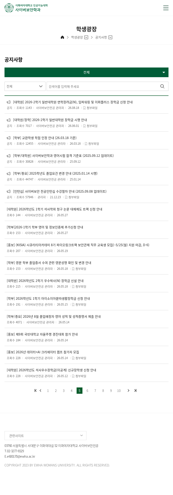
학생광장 (77, 37)
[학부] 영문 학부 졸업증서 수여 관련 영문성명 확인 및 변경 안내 (49, 263)
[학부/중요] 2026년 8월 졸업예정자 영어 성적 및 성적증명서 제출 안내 (54, 316)
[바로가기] (81, 7)
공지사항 (101, 37)
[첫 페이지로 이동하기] (36, 390)
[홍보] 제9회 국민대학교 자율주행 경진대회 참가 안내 (42, 334)
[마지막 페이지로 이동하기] (135, 390)
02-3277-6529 (15, 451)
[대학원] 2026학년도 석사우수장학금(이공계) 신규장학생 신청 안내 (51, 370)
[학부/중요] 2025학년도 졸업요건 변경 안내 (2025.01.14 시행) (52, 173)
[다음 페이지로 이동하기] (128, 390)
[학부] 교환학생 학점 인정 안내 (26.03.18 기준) (42, 138)
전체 (9, 86)
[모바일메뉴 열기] (165, 8)
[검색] (162, 86)
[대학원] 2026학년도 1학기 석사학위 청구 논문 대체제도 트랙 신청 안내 (54, 209)
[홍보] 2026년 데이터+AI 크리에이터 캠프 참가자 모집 (43, 352)
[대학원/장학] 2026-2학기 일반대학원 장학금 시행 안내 (47, 120)
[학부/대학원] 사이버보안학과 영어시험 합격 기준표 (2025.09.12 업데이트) (60, 155)
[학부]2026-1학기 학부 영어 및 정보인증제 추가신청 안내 (45, 227)
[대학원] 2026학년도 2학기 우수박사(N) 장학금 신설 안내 (45, 281)
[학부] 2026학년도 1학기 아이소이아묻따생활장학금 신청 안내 (48, 298)
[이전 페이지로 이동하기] (40, 390)
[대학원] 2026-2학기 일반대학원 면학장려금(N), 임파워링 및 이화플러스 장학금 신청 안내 (70, 102)
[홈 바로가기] (62, 37)
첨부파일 (92, 108)
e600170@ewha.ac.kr (21, 456)
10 (119, 390)
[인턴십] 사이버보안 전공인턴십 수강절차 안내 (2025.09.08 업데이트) (57, 191)
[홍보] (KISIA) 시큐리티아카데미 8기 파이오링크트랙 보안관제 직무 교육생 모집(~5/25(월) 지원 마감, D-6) (78, 245)
